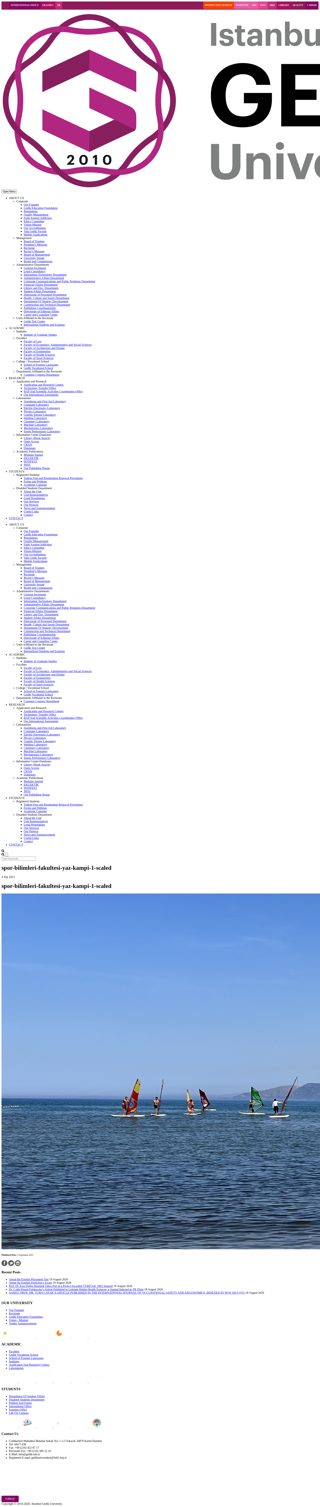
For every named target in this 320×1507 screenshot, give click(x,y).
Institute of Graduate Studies (40, 334)
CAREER (312, 5)
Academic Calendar (35, 484)
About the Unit (32, 491)
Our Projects (31, 504)
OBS (254, 5)
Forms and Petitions (35, 481)
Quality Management (36, 214)
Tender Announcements (23, 1323)
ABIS (272, 5)
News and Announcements (39, 508)
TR (58, 5)
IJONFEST (30, 461)
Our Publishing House (37, 468)
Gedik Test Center (34, 321)
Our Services (31, 501)
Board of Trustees (34, 241)
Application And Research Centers (29, 1364)
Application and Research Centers (44, 384)
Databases (30, 448)
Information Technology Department (45, 274)
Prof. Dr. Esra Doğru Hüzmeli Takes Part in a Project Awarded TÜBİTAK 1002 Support (61, 1286)
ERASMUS (48, 5)
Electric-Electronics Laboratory (42, 408)
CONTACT (16, 518)
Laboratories (16, 1368)
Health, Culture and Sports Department (46, 298)
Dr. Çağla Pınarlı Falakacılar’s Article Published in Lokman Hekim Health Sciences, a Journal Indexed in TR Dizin (76, 1289)
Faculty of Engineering (37, 351)
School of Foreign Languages (41, 364)
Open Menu (9, 191)
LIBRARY (284, 5)
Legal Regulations (34, 498)
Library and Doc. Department (41, 288)
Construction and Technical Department (47, 304)
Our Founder (31, 204)
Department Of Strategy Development (46, 301)
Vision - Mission (18, 1320)
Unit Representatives (36, 494)
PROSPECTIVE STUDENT (218, 5)
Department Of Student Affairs (27, 1396)
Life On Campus (19, 1413)
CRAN (28, 444)
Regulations (31, 211)
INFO (263, 5)
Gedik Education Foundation (41, 208)
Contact (28, 514)
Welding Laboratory (35, 418)
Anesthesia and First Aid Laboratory (45, 401)
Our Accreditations (35, 228)
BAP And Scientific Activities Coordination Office (53, 391)
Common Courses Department (41, 374)
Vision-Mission (32, 224)
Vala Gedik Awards (35, 231)
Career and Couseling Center (41, 314)
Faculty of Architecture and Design (44, 348)
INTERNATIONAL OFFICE (25, 5)
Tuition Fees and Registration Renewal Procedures (53, 478)
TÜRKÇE (10, 1499)
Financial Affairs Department (41, 284)
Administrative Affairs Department (44, 278)
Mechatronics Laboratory (38, 428)
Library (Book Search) (37, 438)
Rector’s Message (34, 251)
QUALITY (298, 5)
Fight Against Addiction (38, 218)
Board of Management (37, 254)
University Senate (34, 258)
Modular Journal (33, 454)
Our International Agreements (41, 394)
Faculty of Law (33, 341)
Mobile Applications (35, 234)
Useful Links (31, 511)
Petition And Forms (20, 1403)
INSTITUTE (242, 5)
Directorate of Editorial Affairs (41, 311)
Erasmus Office (18, 1409)
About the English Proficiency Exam (30, 1282)
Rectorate (29, 248)
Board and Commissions (38, 261)
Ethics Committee (34, 221)
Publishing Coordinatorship (40, 308)
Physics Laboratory (35, 411)
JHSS (27, 464)
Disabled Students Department (26, 1399)
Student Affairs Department (40, 291)
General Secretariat (35, 268)
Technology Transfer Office (40, 388)
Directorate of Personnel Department (45, 294)
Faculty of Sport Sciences (39, 358)
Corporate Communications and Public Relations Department (59, 281)
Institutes (14, 1361)
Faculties (14, 1351)
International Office (20, 1406)
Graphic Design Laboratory (40, 414)
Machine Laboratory (36, 424)
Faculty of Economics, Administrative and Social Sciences (58, 344)
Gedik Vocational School (38, 368)
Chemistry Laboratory (36, 421)
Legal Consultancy (35, 271)
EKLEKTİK (31, 458)
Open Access (31, 441)
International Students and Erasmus (44, 324)
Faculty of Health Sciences (39, 354)
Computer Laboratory (36, 404)
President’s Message (35, 244)
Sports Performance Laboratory (42, 431)
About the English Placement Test (29, 1279)
